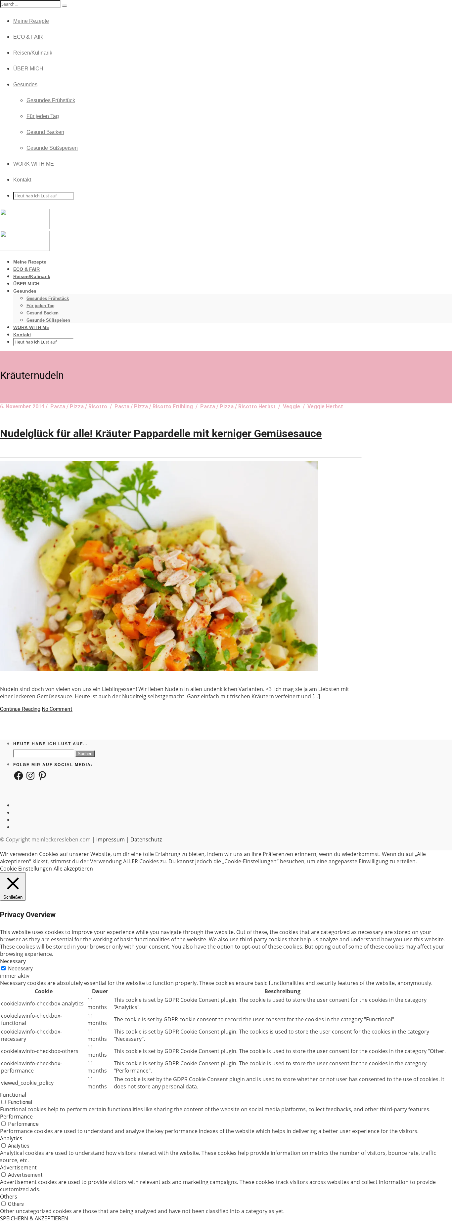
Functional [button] (13, 1094)
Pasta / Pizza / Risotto (78, 406)
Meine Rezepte (31, 21)
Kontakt (22, 180)
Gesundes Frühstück (50, 100)
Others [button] (8, 1196)
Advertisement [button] (18, 1167)
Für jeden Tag (42, 116)
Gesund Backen (45, 132)
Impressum (110, 839)
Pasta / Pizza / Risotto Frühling (153, 406)
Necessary (20, 968)
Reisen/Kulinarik (32, 53)
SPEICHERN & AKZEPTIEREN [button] (34, 1218)
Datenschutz (146, 839)
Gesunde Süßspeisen (52, 148)
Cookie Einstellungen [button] (26, 868)
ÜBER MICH (28, 68)
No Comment (57, 709)
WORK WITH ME (33, 164)
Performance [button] (16, 1116)
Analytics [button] (11, 1138)
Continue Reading (20, 709)
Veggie (291, 406)
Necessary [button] (13, 961)
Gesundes (25, 84)
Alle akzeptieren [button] (73, 868)
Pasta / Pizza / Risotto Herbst (238, 406)
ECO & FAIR (28, 37)
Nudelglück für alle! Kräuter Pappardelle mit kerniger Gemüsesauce (161, 433)
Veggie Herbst (325, 406)
